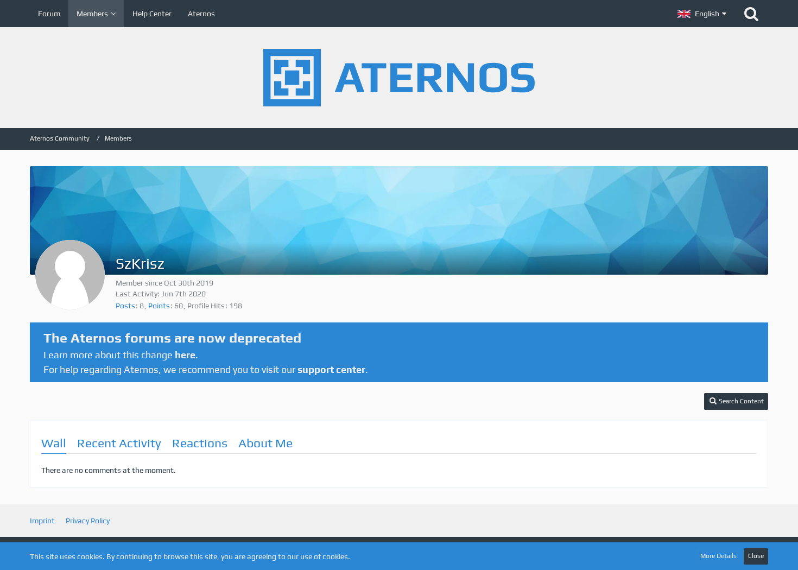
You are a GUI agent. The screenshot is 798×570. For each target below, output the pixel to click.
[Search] (751, 13)
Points (159, 305)
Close (756, 556)
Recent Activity (119, 442)
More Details (718, 556)
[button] (701, 13)
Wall (53, 442)
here (185, 354)
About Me (265, 442)
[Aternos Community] (399, 77)
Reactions (199, 442)
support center (331, 369)
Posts (125, 305)
